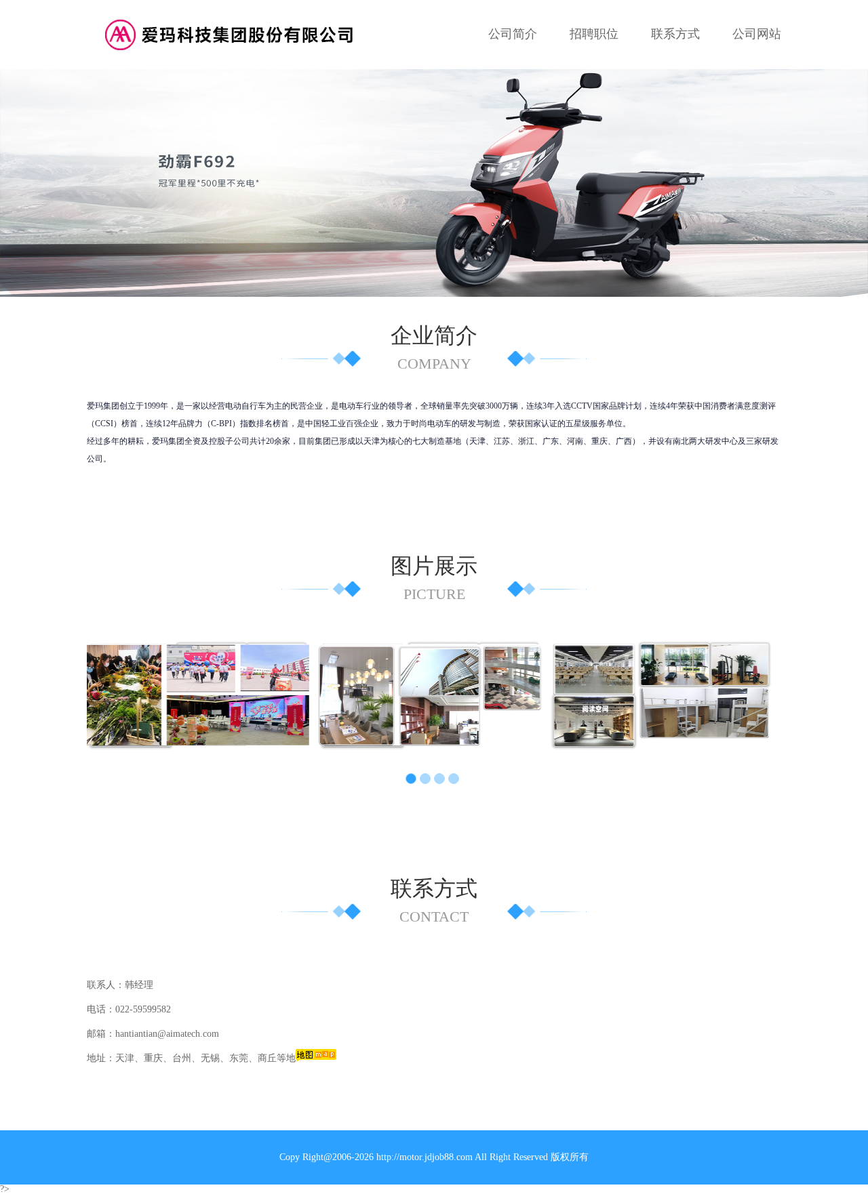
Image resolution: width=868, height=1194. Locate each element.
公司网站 (756, 34)
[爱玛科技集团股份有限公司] (234, 34)
